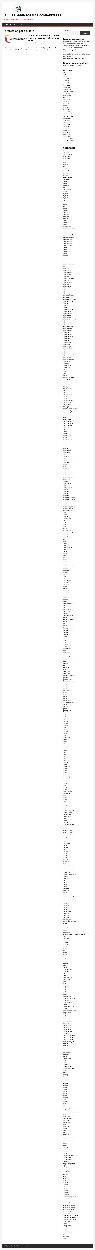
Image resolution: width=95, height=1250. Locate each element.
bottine (65, 396)
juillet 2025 (66, 99)
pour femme (67, 1025)
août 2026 (66, 72)
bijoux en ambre (68, 326)
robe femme (67, 1066)
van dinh (65, 1174)
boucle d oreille (67, 402)
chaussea (66, 491)
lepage (65, 789)
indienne (65, 742)
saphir (65, 1087)
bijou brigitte (67, 270)
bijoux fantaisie (67, 334)
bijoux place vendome (69, 355)
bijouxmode (66, 367)
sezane (65, 1101)
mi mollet (66, 888)
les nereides (66, 793)
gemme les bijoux (68, 675)
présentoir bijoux (68, 1037)
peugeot (65, 986)
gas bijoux (66, 667)
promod (65, 1048)
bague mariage (67, 245)
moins (65, 903)
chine (64, 512)
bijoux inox (66, 344)
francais (65, 644)
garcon (65, 659)
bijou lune (66, 280)
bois (64, 382)
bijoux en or (66, 332)
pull (64, 1050)
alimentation (67, 171)
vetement (66, 1190)
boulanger (66, 407)
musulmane (66, 915)
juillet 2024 (66, 124)
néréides (65, 924)
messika (65, 886)
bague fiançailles (68, 241)
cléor (64, 522)
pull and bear (67, 1052)
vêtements (66, 1213)
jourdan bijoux (67, 777)
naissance (66, 917)
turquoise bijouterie (69, 1164)
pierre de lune (67, 996)
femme (65, 618)
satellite (65, 1091)
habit (64, 717)
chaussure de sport (69, 502)
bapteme (66, 251)
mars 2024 (66, 132)
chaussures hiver (68, 508)
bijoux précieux (67, 357)
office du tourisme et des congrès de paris (76, 934)
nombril (65, 928)
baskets (65, 256)
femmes (65, 622)
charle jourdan (67, 483)
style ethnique (67, 1122)
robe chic (66, 1064)
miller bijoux (66, 890)
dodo (64, 578)
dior (64, 574)
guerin (65, 709)
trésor (65, 1153)
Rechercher (66, 30)
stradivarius (66, 1120)
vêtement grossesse (69, 1205)
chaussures (66, 504)
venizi (65, 1178)
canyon (65, 446)
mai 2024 (66, 128)
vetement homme (68, 1209)
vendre (65, 1176)
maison (65, 822)
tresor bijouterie (68, 1155)
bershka (65, 262)
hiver (64, 729)
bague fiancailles (68, 243)
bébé (64, 260)
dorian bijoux (67, 580)
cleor (64, 524)
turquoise (66, 1161)
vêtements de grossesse (70, 1215)
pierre (65, 994)
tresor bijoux (67, 1157)
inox (64, 744)
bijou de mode (67, 272)
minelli (65, 893)
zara (64, 1238)
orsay (65, 953)
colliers (65, 539)
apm (64, 187)
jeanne (65, 756)
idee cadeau (66, 737)
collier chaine (67, 531)
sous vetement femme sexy (71, 1112)
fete (64, 624)
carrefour (66, 456)
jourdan (65, 775)
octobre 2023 (67, 143)
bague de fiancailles (69, 229)
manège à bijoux (68, 835)
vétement (66, 1195)
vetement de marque (69, 1199)
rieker (65, 1060)
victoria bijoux (67, 1221)
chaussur (66, 493)
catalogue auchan (68, 462)
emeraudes (66, 593)
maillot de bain (67, 816)
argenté (65, 196)
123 (64, 150)
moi (64, 901)
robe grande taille (68, 1068)
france (65, 646)
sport (64, 1114)
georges (65, 684)
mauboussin (67, 866)
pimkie (65, 1008)
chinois (65, 514)
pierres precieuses (68, 1006)
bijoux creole (67, 318)
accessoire (66, 156)
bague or (66, 247)
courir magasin (67, 547)
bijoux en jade (67, 330)
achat (65, 160)
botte (64, 390)
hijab (64, 727)
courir (65, 545)
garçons (65, 663)
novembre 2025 (68, 91)
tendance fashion (68, 1139)
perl (64, 973)
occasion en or (67, 932)
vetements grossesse (69, 1219)
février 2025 (66, 110)
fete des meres (67, 626)
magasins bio (67, 814)
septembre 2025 (68, 95)
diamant (65, 568)
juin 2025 (66, 101)
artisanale (66, 214)
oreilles (65, 948)
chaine (65, 471)
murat (65, 909)
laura (64, 785)
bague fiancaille (67, 239)
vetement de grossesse (70, 1197)
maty (64, 864)
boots (65, 386)
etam (64, 607)
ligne (64, 795)
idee (64, 735)
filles (64, 640)
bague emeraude (68, 235)
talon (64, 1133)
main (64, 818)
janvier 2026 (67, 87)
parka (65, 961)
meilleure (66, 878)
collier (65, 529)
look (64, 802)
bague (65, 224)
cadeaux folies (67, 442)
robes (65, 1070)
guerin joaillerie (67, 711)
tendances (66, 1141)
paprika (65, 957)
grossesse (66, 706)
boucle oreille (67, 404)
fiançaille (65, 632)
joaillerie (65, 768)
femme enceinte (68, 620)
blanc (64, 371)
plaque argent (67, 1013)
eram (64, 605)
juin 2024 (66, 126)
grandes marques (68, 702)
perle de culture (67, 977)
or (63, 940)
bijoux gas (66, 340)
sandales (65, 1085)
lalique (65, 783)
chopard (65, 516)
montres (65, 907)
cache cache (67, 435)
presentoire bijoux (68, 1042)
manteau (66, 839)
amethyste (66, 179)
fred (64, 651)
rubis (64, 1073)
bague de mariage (68, 231)
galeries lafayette (68, 657)
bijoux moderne (68, 349)
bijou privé (66, 285)
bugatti (65, 429)
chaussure (66, 496)
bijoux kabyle (67, 347)
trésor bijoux (67, 1159)
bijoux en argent (68, 328)
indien (65, 740)
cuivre (65, 560)
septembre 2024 (68, 120)
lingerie (65, 800)
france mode (67, 648)
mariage (65, 847)
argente (65, 194)
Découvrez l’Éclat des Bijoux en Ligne (74, 58)
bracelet (65, 417)
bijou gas (66, 276)
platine (65, 1017)
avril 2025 (66, 106)
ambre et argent (68, 177)
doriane (65, 582)
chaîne (65, 473)
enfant (65, 597)
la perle (65, 781)
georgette (66, 686)
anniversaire (66, 185)
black (64, 369)
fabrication (66, 611)
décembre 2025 (68, 89)
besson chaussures (69, 264)
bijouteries (66, 303)
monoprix (66, 905)
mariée (65, 853)
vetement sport (67, 1211)
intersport (66, 746)
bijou (64, 266)
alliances (65, 175)
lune (64, 804)
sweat (65, 1128)
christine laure (67, 518)
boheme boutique (68, 378)
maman (65, 828)
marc (64, 841)
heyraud (65, 725)
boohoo (65, 384)
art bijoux (66, 208)
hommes (66, 733)
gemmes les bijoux (68, 682)
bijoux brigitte (67, 316)
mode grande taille (68, 897)
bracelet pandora (68, 425)
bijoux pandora (67, 351)
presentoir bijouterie (69, 1035)
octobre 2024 (67, 118)
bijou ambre (66, 268)
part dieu (65, 963)
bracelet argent (67, 421)
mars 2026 (66, 83)
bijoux (65, 307)
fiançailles (66, 634)
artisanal (65, 212)
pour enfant (66, 1023)
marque (65, 855)
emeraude (66, 591)
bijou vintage (67, 287)
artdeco (65, 210)
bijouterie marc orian (69, 299)
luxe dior (65, 806)
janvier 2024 (67, 137)
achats (65, 163)
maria (65, 845)
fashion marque (68, 615)
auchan (65, 220)
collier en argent (68, 533)
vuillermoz (66, 1228)
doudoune (66, 584)
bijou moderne (67, 282)
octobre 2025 (67, 93)
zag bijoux (66, 1236)
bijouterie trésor (68, 301)
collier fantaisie (67, 535)
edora (65, 589)
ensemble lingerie (68, 603)
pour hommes (67, 1031)
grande (65, 698)
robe (64, 1062)
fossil (64, 642)
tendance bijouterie (69, 1137)
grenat (65, 704)
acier (64, 167)
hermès (65, 723)
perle (64, 975)
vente (65, 1180)
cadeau (65, 438)
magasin (65, 808)
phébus (65, 990)
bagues (65, 249)
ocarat (65, 930)
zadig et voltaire (68, 1232)
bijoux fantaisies (68, 336)
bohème (65, 376)
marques (65, 857)
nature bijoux (67, 920)
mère (64, 882)
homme (65, 731)
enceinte (65, 595)
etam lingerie (67, 609)
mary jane (66, 859)
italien (65, 748)
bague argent (67, 227)
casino (65, 460)
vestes (65, 1188)
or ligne (65, 944)
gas (64, 665)
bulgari (65, 431)
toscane (65, 1147)
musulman (66, 913)
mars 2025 (66, 108)
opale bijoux (67, 938)
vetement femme (68, 1203)
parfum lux (66, 959)
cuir (64, 557)
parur (64, 965)
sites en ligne (67, 1108)
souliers (65, 1110)
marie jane (66, 851)
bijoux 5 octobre (68, 309)
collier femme (67, 537)
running (65, 1075)
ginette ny (66, 694)
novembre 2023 (68, 141)
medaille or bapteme (69, 874)
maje (64, 826)
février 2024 (66, 135)
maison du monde (68, 824)
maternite (66, 862)
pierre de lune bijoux (69, 998)
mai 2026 (66, 79)
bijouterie (66, 289)
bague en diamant (68, 237)
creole (65, 551)
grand (65, 696)
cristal (65, 553)
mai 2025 (66, 103)
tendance (66, 1135)
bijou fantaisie (67, 274)
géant (65, 669)
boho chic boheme (68, 380)
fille (64, 638)
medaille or (66, 872)
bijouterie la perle (68, 297)
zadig (64, 1230)
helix (64, 719)
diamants (66, 570)
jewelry (65, 764)
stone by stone (67, 1118)
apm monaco (67, 189)
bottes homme (67, 394)
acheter (65, 165)
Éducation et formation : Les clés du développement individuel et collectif (44, 38)
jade (64, 754)
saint (64, 1077)
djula (64, 576)
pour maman (67, 1033)
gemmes (65, 677)
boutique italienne (68, 413)
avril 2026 (66, 81)
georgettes (66, 688)
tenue (65, 1143)
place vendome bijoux (69, 1010)
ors (64, 951)
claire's (65, 520)
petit (64, 981)
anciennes (66, 183)
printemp (66, 1044)
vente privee (67, 1182)
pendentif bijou (67, 969)
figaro (65, 636)
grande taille (67, 700)
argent (65, 191)
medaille (65, 868)
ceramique (66, 469)
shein (64, 1104)
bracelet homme (68, 423)
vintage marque (68, 1226)
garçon (65, 661)
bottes (65, 392)
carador (65, 448)
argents (65, 200)
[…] (51, 50)
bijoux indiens (67, 342)
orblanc (65, 946)
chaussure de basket (69, 498)
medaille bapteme (68, 870)
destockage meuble (69, 566)
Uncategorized (67, 1170)
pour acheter (67, 1021)
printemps (66, 1046)
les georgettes (67, 791)
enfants (65, 599)
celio (64, 467)
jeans (64, 758)
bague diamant (67, 233)
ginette (65, 692)
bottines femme (68, 400)
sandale (65, 1083)
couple (65, 543)
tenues (65, 1145)
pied (64, 992)
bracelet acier (67, 419)
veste (64, 1186)
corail (64, 541)
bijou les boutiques (68, 278)
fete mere (66, 628)
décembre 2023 (68, 139)
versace (65, 1184)
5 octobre (66, 152)
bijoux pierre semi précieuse (71, 353)
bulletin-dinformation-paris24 (51, 43)
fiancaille (65, 630)
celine (65, 464)
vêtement (66, 1192)
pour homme (67, 1029)
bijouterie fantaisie (68, 295)
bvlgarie (65, 433)
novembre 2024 (68, 116)
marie (65, 849)
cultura (65, 562)
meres (65, 884)
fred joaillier (66, 653)
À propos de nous (9, 24)
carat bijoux (66, 452)
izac (64, 752)
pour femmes (67, 1027)
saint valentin (67, 1081)
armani (65, 202)
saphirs (65, 1089)
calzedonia (66, 444)
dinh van (65, 572)
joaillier (65, 771)
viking (65, 1224)
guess (65, 713)
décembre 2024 (68, 114)
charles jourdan (67, 487)
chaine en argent (68, 477)
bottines (65, 398)
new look (66, 926)
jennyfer (65, 762)
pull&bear (66, 1054)
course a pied (67, 549)
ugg (64, 1166)
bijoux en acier (67, 324)
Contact (20, 24)
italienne (65, 750)
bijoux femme (67, 338)
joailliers (65, 773)
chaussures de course (69, 506)
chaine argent (67, 475)
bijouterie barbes (68, 293)
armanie (65, 204)
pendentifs (66, 971)
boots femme (67, 388)
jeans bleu (66, 760)
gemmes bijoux (67, 680)
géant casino (67, 673)
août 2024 (66, 122)
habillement (66, 715)
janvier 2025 (67, 112)
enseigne (66, 601)
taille (64, 1130)
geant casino (67, 671)
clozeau (65, 526)
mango (65, 837)
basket (65, 253)
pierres (65, 1004)
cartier (65, 458)
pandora (65, 955)
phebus (65, 988)
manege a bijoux (68, 833)
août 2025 (66, 97)
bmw (64, 373)
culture (65, 564)
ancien (65, 181)
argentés (65, 198)
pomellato (66, 1019)
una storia (66, 1168)
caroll (64, 454)
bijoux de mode (68, 322)
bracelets (66, 427)
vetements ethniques (69, 1217)
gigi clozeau (66, 690)
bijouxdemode (67, 365)
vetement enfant (68, 1201)
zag (64, 1234)
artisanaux (66, 218)
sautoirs (65, 1097)
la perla (65, 779)
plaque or (66, 1015)
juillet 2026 (66, 75)
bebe (64, 258)
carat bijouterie (67, 450)
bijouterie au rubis (68, 291)
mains (65, 820)
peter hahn (66, 979)
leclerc (65, 787)
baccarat (65, 222)
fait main (65, 613)
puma (65, 1056)
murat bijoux (67, 911)
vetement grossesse (69, 1207)
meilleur (65, 876)
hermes (65, 721)
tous (64, 1149)
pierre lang (66, 1000)
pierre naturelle (67, 1002)
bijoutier (65, 305)
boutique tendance (68, 415)
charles (65, 485)
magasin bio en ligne (69, 810)
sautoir (65, 1095)
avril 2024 (66, 130)
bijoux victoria (67, 361)
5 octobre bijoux (68, 154)
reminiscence (67, 1058)
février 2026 (66, 85)
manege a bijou (68, 831)
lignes (65, 797)
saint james (66, 1079)
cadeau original (67, 440)
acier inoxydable (68, 169)
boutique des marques (70, 409)
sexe (64, 1099)
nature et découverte (69, 922)
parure (65, 967)
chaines (65, 481)
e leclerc (65, 586)
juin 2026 (66, 77)
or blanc (65, 942)
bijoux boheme (67, 313)
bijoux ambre (67, 311)
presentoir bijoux (68, 1039)
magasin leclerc (67, 812)
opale (65, 936)
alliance (65, 173)
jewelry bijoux (67, 766)
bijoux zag (66, 363)
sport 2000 (66, 1116)
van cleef (66, 1172)
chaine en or (67, 479)
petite (65, 984)
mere (64, 880)
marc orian (66, 843)
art (64, 206)
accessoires (66, 158)
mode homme (67, 899)
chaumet (65, 489)
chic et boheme (67, 510)
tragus (65, 1151)
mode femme (67, 895)
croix (64, 555)
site (64, 1106)
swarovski (66, 1126)
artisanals (66, 216)
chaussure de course (69, 500)
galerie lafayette (68, 655)
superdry (65, 1124)
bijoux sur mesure (68, 359)
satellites (65, 1093)
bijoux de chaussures (69, 320)
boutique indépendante (70, 411)
